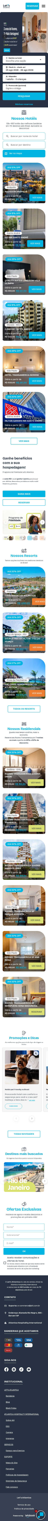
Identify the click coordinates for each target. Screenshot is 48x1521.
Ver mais (24, 441)
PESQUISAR (24, 96)
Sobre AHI (10, 1420)
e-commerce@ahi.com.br (24, 1306)
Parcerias (10, 1469)
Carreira (9, 1432)
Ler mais (32, 1100)
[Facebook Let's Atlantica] (6, 1369)
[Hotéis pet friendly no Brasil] (22, 1067)
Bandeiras (10, 1396)
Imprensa (10, 1438)
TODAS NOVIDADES (24, 1134)
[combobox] (21, 61)
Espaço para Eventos (15, 1451)
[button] (4, 36)
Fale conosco (12, 1487)
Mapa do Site (11, 1463)
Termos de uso (24, 1505)
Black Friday (11, 1408)
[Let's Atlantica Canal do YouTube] (29, 1369)
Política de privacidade (24, 1509)
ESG (7, 1426)
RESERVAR (32, 6)
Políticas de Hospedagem (17, 1475)
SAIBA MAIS (24, 494)
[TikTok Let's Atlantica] (21, 1369)
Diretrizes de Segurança (16, 1481)
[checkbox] (24, 1263)
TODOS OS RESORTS (24, 709)
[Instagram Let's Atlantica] (14, 1369)
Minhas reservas (24, 104)
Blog (8, 1402)
